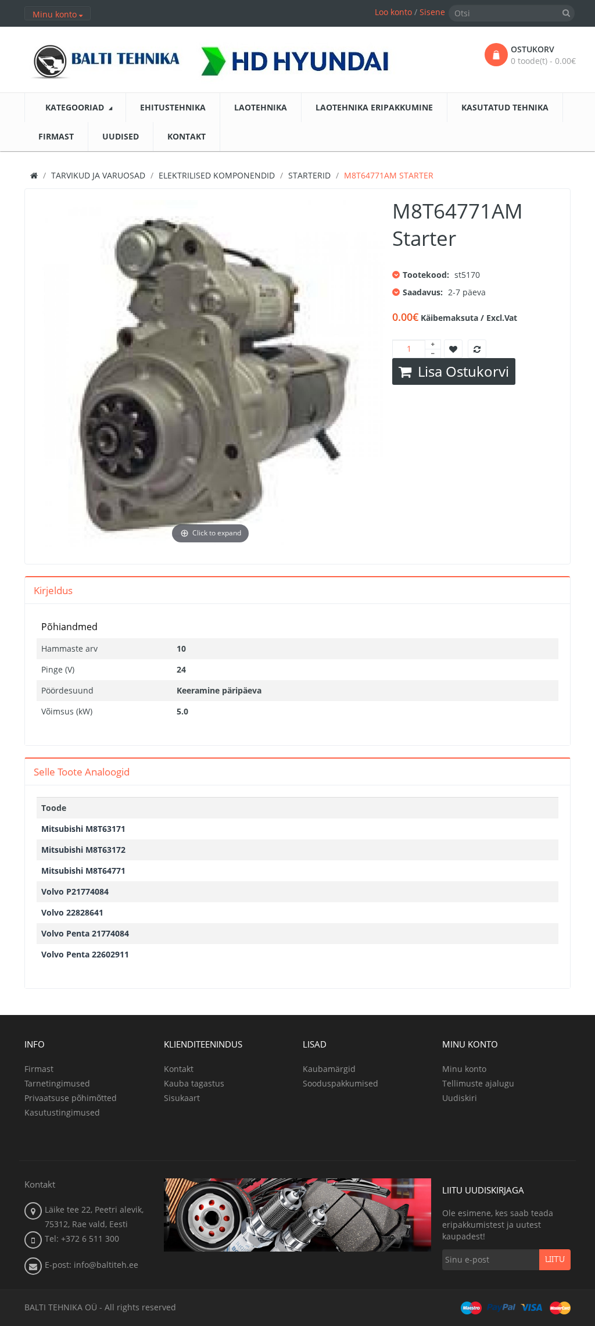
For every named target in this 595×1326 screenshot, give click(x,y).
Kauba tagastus (194, 1083)
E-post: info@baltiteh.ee (91, 1264)
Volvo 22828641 (72, 912)
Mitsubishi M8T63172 (83, 849)
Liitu (555, 1259)
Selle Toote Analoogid (82, 771)
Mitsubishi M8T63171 (83, 828)
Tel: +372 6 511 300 (82, 1238)
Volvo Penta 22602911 (85, 954)
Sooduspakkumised (340, 1083)
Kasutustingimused (62, 1112)
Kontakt (178, 1068)
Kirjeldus (53, 590)
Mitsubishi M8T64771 (83, 870)
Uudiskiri (459, 1097)
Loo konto (393, 11)
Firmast (38, 1068)
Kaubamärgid (329, 1068)
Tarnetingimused (57, 1083)
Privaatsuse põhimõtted (70, 1097)
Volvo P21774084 (75, 891)
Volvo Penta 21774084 (85, 933)
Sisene (432, 11)
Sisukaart (182, 1097)
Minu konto (464, 1068)
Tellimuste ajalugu (478, 1083)
